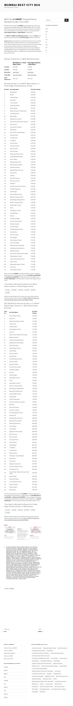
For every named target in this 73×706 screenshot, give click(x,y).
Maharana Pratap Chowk (62, 676)
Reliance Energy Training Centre (27, 569)
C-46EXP (6, 680)
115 (46, 39)
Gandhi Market (35, 660)
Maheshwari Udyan (47, 678)
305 (12, 658)
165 (5, 677)
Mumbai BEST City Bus (22, 5)
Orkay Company (18, 565)
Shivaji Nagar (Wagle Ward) (14, 575)
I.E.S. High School (20, 556)
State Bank (42, 691)
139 (46, 31)
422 (5, 690)
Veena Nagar (22, 578)
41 (46, 37)
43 (46, 50)
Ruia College (35, 689)
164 (46, 45)
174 (46, 47)
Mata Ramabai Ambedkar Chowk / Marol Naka (42, 681)
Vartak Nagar (30, 576)
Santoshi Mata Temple (33, 570)
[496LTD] (35, 530)
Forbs (35, 552)
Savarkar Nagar (11, 571)
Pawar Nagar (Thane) (22, 567)
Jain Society (57, 671)
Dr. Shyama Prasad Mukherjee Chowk (40, 658)
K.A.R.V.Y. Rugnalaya (18, 559)
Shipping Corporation (32, 574)
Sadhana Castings (20, 570)
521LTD (5, 670)
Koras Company (20, 561)
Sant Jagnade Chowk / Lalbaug (59, 689)
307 (5, 535)
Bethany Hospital (11, 548)
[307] (10, 530)
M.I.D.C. (15, 562)
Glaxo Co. (18, 555)
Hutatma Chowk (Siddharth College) (49, 666)
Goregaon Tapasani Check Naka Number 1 (42, 663)
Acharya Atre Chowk (36, 648)
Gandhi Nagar (10, 554)
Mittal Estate (35, 684)
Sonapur (25, 575)
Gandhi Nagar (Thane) (21, 554)
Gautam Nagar (10, 555)
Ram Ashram (13, 569)
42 (46, 42)
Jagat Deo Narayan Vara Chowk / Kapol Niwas (42, 671)
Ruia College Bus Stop (45, 689)
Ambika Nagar (25, 547)
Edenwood (30, 552)
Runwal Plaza (10, 570)
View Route (16, 72)
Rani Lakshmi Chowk (59, 686)
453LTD (6, 694)
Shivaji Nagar (35, 691)
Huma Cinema (10, 556)
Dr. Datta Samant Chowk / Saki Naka (40, 653)
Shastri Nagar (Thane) (18, 574)
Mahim (55, 678)
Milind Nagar (26, 564)
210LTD (5, 687)
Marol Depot (18, 564)
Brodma (25, 549)
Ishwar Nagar (15, 557)
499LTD (11, 656)
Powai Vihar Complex (28, 568)
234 (46, 29)
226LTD (5, 673)
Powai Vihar (17, 568)
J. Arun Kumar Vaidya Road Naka (39, 668)
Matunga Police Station (60, 681)
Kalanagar (49, 673)
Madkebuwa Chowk (49, 676)
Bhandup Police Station (25, 548)
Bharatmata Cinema (62, 648)
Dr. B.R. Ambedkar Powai (24, 551)
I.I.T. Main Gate (30, 556)
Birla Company (18, 549)
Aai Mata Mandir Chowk (13, 547)
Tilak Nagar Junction (18, 576)
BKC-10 (13, 653)
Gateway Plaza (32, 554)
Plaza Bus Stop (58, 684)
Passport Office (49, 684)
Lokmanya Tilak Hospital (37, 676)
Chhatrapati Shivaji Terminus (38, 650)
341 (5, 684)
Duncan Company (22, 552)
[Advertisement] (57, 67)
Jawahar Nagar (25, 558)
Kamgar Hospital (29, 559)
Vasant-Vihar (23, 577)
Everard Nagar (54, 658)
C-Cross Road (32, 549)
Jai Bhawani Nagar (25, 557)
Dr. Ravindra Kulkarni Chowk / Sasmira (41, 655)
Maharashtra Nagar (36, 678)
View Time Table (17, 75)
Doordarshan (50, 650)
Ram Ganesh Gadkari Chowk (46, 686)
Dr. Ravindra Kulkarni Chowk (57, 653)
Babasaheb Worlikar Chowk (49, 648)
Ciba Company (23, 550)
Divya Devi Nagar (33, 550)
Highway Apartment (58, 663)
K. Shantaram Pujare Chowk (38, 673)
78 (46, 34)
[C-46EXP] (23, 533)
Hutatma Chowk (36, 666)
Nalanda (42, 684)
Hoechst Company (35, 555)
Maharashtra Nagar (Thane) (23, 563)
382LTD (6, 697)
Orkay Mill (26, 565)
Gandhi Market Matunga (46, 660)
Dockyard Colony (11, 551)
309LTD (15, 648)
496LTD (32, 535)
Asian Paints (33, 547)
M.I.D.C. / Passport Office (25, 562)
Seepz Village (32, 571)
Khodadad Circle (57, 673)
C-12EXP (10, 650)
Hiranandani (25, 555)
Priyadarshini (35, 686)
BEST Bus (6, 41)
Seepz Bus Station (22, 571)
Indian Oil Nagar (63, 666)
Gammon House (63, 658)
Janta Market (16, 558)
